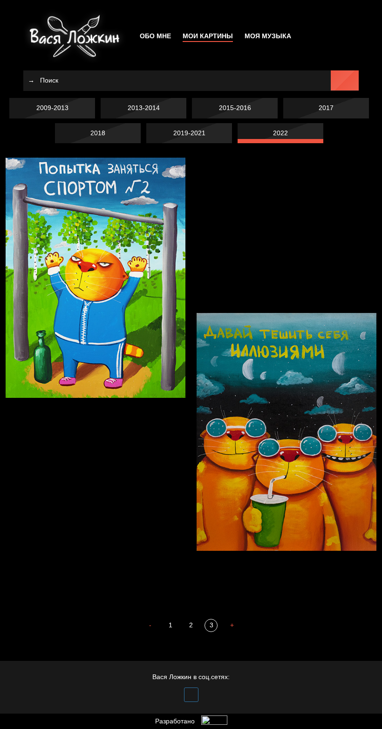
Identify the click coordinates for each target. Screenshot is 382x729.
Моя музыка (268, 36)
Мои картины (208, 36)
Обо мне (155, 36)
